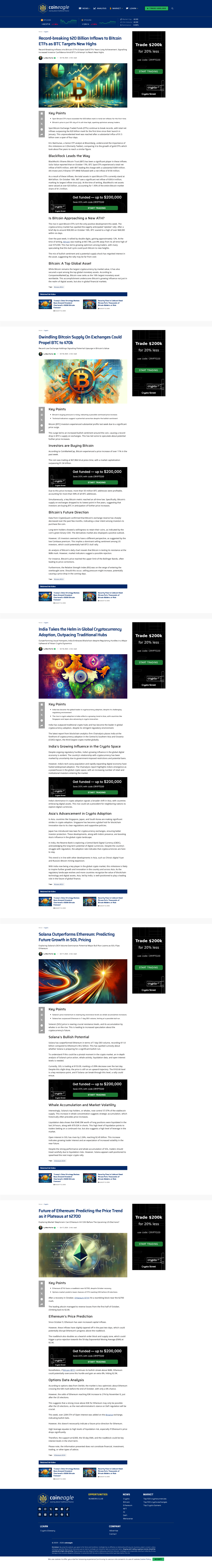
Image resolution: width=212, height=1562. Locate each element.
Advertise (113, 1530)
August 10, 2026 (60, 311)
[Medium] (45, 1514)
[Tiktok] (67, 1509)
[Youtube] (56, 1509)
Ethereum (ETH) (59, 1161)
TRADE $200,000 (157, 8)
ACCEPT (158, 1559)
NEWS (85, 8)
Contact (113, 1533)
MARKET (116, 8)
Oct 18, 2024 (64, 58)
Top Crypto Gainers (152, 1505)
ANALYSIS (101, 8)
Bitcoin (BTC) (59, 287)
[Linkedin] (40, 1514)
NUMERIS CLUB (96, 1498)
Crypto (46, 32)
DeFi (125, 1515)
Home (40, 32)
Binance (109, 1414)
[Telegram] (62, 1509)
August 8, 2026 (104, 309)
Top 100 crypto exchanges (155, 1502)
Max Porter (49, 58)
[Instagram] (45, 1509)
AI (124, 1512)
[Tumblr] (67, 1514)
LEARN (133, 8)
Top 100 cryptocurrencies (154, 1498)
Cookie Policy (145, 1559)
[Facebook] (40, 1509)
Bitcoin (66, 241)
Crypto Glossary (47, 1530)
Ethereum (127, 1505)
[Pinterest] (62, 1514)
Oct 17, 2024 (64, 954)
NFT (125, 1508)
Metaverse (128, 1518)
